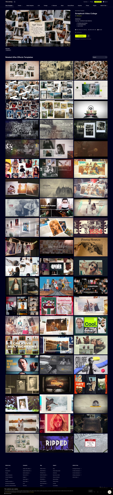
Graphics (80, 5)
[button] (38, 493)
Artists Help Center (56, 470)
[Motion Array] (45, 468)
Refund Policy (55, 479)
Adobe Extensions (8, 475)
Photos (87, 5)
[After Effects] (45, 470)
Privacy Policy (55, 481)
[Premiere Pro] (45, 473)
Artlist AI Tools (103, 5)
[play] (6, 45)
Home (6, 468)
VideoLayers (79, 15)
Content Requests (8, 477)
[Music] (42, 485)
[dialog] (56, 491)
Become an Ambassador (10, 483)
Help (54, 468)
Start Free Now (97, 1)
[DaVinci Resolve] (46, 475)
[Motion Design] (46, 481)
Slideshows (8, 50)
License (54, 483)
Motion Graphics (30, 5)
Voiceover (55, 5)
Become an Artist (56, 475)
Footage (45, 5)
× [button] (111, 488)
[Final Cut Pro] (45, 477)
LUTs (39, 5)
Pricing (6, 479)
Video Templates (9, 5)
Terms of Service (56, 477)
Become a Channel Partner (10, 485)
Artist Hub (55, 472)
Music (62, 5)
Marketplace (7, 470)
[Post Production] (46, 483)
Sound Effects (71, 5)
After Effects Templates (79, 10)
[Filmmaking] (44, 479)
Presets (19, 5)
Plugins (94, 5)
